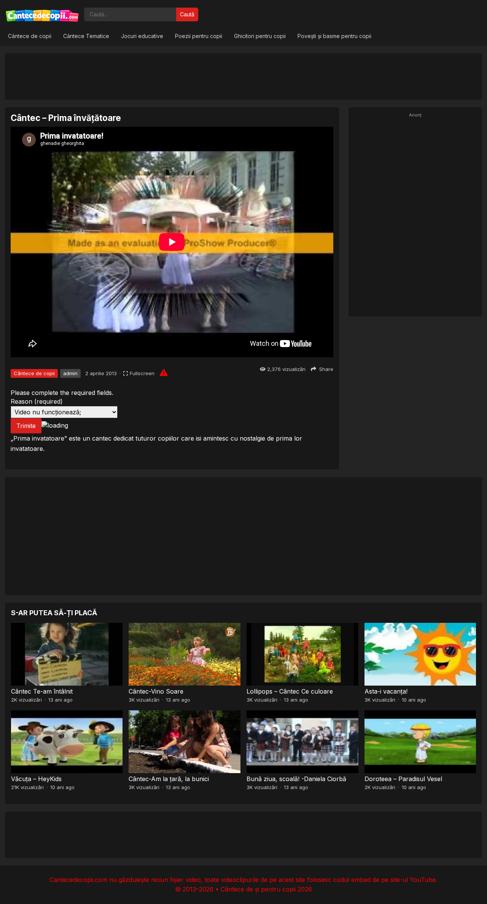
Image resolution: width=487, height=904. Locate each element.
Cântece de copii (29, 36)
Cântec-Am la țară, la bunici (169, 779)
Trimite (26, 426)
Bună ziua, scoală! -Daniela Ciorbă (296, 779)
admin (70, 373)
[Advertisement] (243, 76)
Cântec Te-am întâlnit (42, 691)
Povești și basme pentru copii (334, 36)
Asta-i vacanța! (385, 691)
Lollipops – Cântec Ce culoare (290, 691)
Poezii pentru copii (198, 36)
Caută (187, 14)
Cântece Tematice (86, 36)
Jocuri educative (142, 36)
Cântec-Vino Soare (156, 691)
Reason (37, 401)
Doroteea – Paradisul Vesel (403, 779)
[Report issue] (163, 372)
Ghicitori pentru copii (260, 36)
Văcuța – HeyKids (36, 779)
